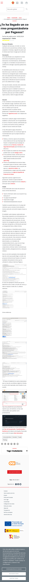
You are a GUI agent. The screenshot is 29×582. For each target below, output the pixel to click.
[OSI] (14, 463)
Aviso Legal (6, 499)
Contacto (6, 491)
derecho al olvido (13, 168)
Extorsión (15, 437)
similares (12, 183)
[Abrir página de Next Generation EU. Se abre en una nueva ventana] (14, 524)
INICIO (8, 17)
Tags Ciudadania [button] (14, 450)
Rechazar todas (14, 573)
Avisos (20, 17)
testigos (18, 152)
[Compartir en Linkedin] (5, 444)
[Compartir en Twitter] (8, 444)
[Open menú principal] (1, 2)
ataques (23, 181)
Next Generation (18, 433)
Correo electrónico (7, 437)
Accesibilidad (6, 501)
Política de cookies (8, 506)
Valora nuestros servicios (9, 493)
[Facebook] (18, 484)
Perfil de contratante (8, 512)
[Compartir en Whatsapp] (14, 444)
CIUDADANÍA (14, 17)
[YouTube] (20, 484)
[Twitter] (16, 484)
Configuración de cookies (9, 503)
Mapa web (6, 508)
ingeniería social (13, 113)
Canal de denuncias (8, 514)
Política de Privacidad (8, 497)
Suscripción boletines (14, 472)
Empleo (5, 495)
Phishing (5, 440)
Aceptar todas (14, 578)
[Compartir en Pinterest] (11, 444)
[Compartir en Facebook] (2, 444)
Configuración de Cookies (14, 569)
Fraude (19, 437)
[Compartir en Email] (18, 444)
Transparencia (7, 510)
